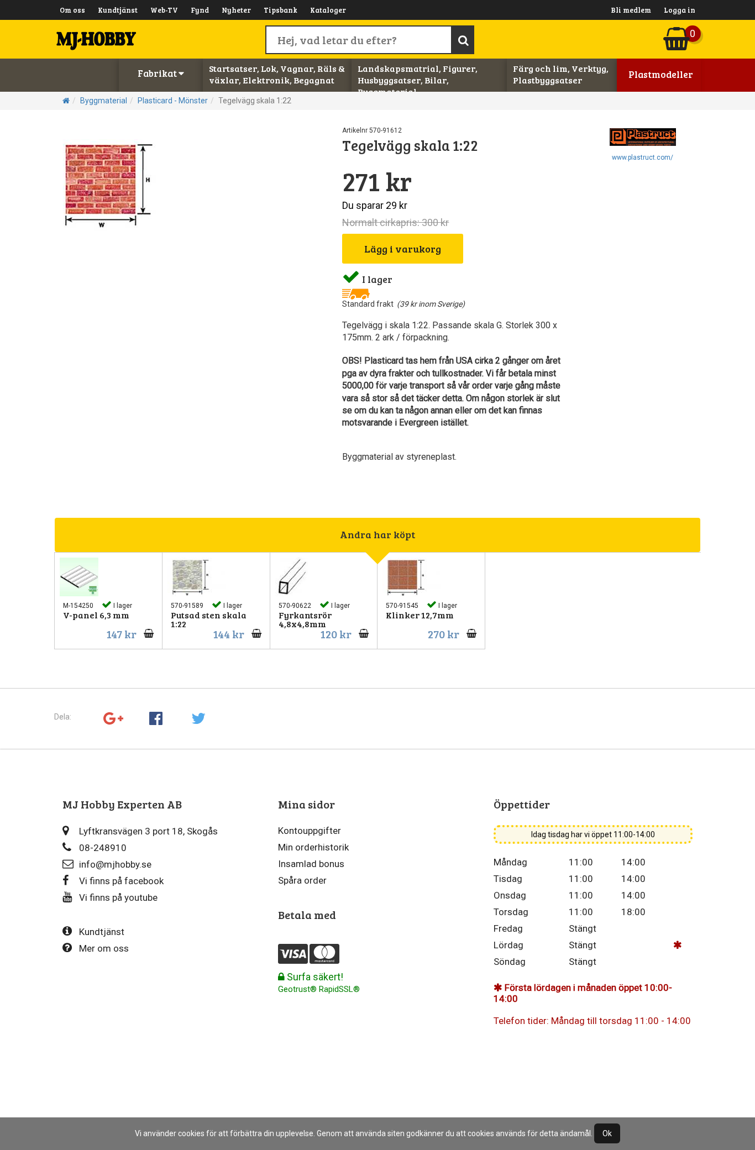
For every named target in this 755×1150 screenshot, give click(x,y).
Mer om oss (104, 948)
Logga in (679, 10)
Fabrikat (158, 73)
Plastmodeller (660, 74)
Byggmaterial (103, 100)
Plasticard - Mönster (173, 100)
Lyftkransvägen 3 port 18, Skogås (148, 831)
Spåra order (302, 880)
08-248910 (103, 847)
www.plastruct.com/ (642, 157)
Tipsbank (280, 10)
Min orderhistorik (313, 847)
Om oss (72, 10)
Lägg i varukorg (402, 248)
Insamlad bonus (311, 863)
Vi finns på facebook (121, 880)
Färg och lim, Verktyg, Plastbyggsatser (561, 74)
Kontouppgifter (309, 830)
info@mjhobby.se (115, 864)
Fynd (200, 10)
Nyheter (236, 10)
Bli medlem (631, 10)
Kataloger (328, 10)
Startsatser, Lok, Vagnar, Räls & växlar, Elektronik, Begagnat (277, 74)
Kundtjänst (118, 10)
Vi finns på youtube (118, 897)
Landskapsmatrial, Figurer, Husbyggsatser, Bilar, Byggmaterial (418, 79)
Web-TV (164, 10)
